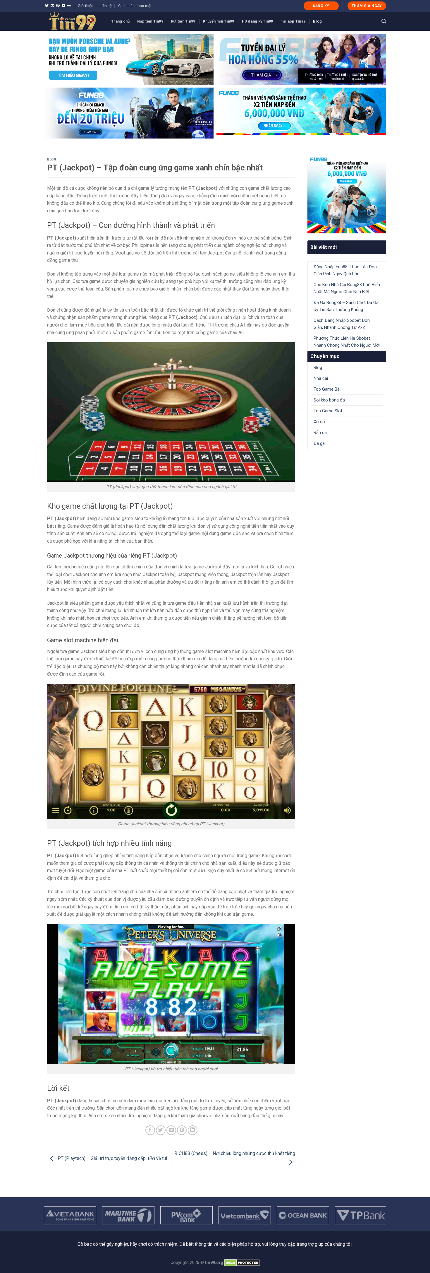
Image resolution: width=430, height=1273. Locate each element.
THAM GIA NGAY (367, 6)
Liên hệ (106, 6)
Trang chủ (120, 21)
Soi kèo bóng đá (329, 400)
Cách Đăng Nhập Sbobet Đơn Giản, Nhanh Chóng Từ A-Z (342, 324)
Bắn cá (320, 432)
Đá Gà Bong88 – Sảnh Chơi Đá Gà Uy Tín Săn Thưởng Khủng (346, 306)
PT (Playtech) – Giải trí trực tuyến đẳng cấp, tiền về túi (111, 1158)
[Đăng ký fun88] (346, 194)
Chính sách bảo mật (135, 6)
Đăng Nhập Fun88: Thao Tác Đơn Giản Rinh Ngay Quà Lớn (345, 270)
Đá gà (319, 443)
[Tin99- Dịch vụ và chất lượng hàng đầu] (73, 21)
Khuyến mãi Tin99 (218, 21)
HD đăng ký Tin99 (257, 21)
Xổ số (319, 421)
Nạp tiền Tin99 (150, 21)
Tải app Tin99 (293, 21)
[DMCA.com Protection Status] (242, 1262)
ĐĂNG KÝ (321, 6)
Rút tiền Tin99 (183, 21)
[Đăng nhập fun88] (301, 113)
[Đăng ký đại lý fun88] (129, 59)
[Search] (383, 21)
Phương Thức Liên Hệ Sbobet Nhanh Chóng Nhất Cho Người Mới (347, 342)
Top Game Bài (327, 389)
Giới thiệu (85, 6)
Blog (317, 21)
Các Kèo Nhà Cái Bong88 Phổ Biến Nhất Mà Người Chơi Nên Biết (347, 288)
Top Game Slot (328, 410)
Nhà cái (321, 378)
